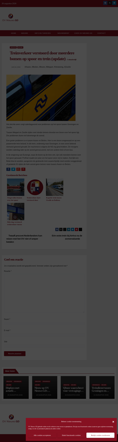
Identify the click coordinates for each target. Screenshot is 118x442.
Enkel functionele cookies (71, 435)
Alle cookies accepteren (42, 435)
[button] (113, 421)
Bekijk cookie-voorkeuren (100, 435)
